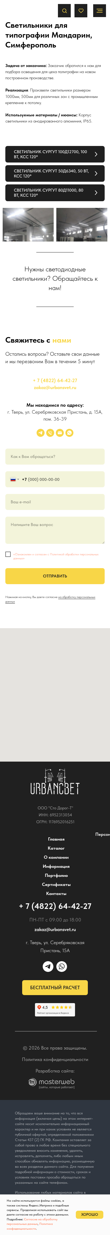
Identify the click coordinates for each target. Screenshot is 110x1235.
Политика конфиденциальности (55, 1059)
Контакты (56, 893)
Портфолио (56, 875)
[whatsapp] (69, 433)
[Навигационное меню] (100, 11)
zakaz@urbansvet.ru (55, 387)
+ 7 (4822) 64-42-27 (55, 380)
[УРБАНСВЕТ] (41, 433)
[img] (55, 781)
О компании (56, 857)
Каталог (56, 848)
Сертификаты (56, 884)
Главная (56, 839)
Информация (56, 866)
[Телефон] (50, 433)
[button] (64, 10)
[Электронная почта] (60, 433)
